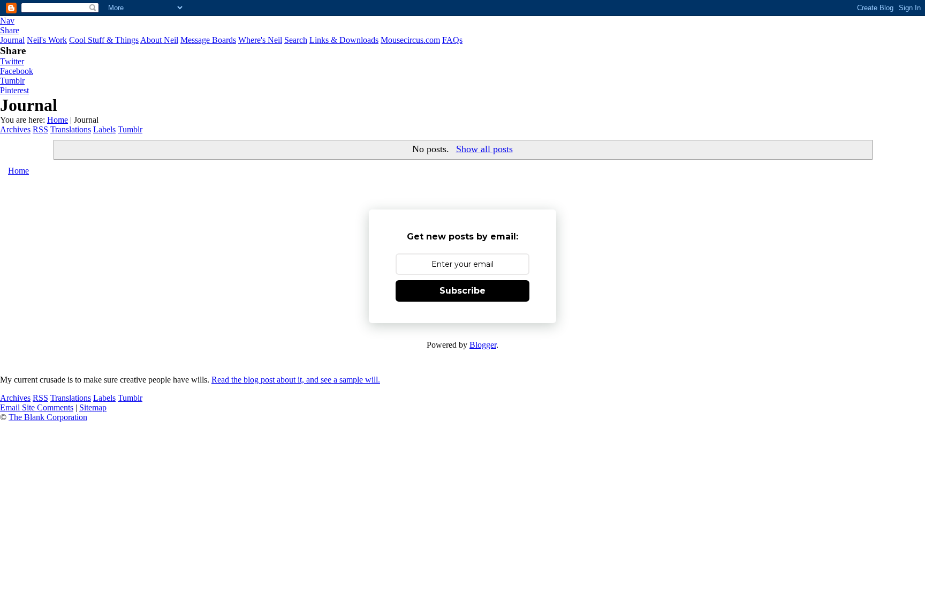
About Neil (159, 39)
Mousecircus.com (410, 39)
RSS (40, 129)
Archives (15, 129)
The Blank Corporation (48, 417)
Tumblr (12, 80)
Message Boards (208, 39)
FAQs (452, 39)
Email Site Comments (36, 407)
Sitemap (93, 407)
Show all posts (484, 149)
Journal (12, 39)
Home (57, 119)
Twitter (12, 61)
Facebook (16, 71)
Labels (104, 129)
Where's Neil (260, 39)
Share (9, 30)
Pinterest (14, 90)
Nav (7, 20)
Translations (70, 129)
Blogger (482, 344)
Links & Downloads (343, 39)
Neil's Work (47, 39)
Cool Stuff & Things (104, 39)
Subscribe (462, 291)
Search (295, 39)
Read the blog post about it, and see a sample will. (295, 379)
